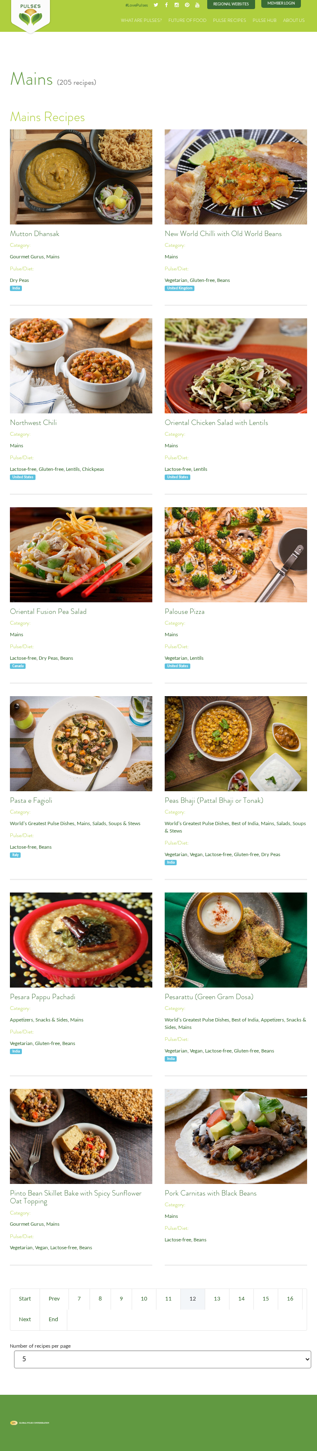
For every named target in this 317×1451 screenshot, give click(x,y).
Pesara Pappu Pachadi (43, 996)
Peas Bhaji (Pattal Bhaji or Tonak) (214, 800)
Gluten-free (202, 280)
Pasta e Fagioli (31, 800)
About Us (294, 20)
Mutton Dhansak (34, 233)
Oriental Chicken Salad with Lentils (216, 422)
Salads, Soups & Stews (116, 823)
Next (25, 1320)
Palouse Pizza (185, 611)
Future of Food (187, 20)
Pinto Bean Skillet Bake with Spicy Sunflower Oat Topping (76, 1196)
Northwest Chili (33, 422)
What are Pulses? (141, 20)
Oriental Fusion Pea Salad (48, 611)
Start (25, 1299)
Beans (223, 280)
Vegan (196, 854)
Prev (54, 1299)
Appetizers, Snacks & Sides (39, 1020)
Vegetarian (176, 280)
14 (241, 1299)
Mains (52, 257)
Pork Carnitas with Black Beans (211, 1193)
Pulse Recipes (229, 20)
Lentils (73, 469)
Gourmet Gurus (27, 257)
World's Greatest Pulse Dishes (42, 823)
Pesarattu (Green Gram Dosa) (209, 996)
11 (168, 1299)
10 (144, 1299)
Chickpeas (93, 469)
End (53, 1320)
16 (290, 1299)
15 (266, 1299)
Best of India (245, 823)
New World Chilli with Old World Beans (223, 233)
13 (217, 1299)
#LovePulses (136, 5)
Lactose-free (23, 469)
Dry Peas (19, 280)
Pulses (30, 17)
